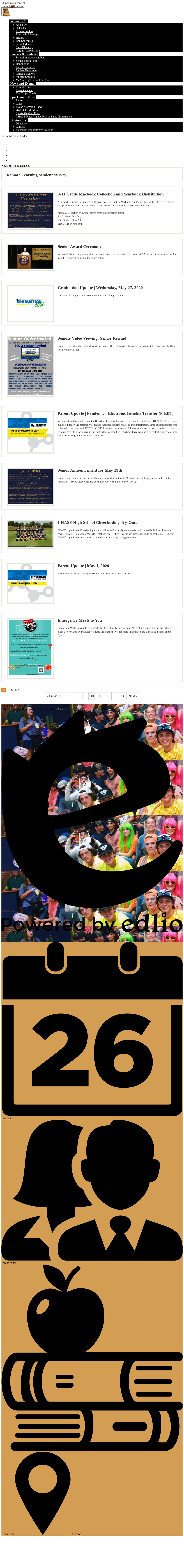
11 (100, 696)
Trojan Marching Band (29, 106)
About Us (21, 24)
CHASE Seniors (25, 73)
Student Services (25, 76)
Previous (55, 696)
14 (122, 696)
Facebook (11, 143)
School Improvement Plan (30, 57)
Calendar (21, 28)
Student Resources (26, 70)
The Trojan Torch (26, 93)
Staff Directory (24, 47)
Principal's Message (27, 34)
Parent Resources (25, 67)
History (20, 37)
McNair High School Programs (33, 80)
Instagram (11, 153)
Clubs (19, 103)
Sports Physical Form (28, 113)
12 (107, 696)
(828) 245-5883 (74, 709)
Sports (19, 100)
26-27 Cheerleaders (27, 110)
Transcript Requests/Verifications (34, 129)
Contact (20, 126)
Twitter (11, 148)
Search (11, 158)
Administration (24, 31)
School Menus (24, 44)
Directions (21, 123)
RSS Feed (13, 689)
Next (132, 696)
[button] (18, 21)
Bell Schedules (24, 40)
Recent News (23, 87)
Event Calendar (24, 90)
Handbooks (22, 63)
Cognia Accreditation (28, 50)
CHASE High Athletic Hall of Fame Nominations (44, 116)
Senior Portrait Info (27, 60)
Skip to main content (13, 2)
